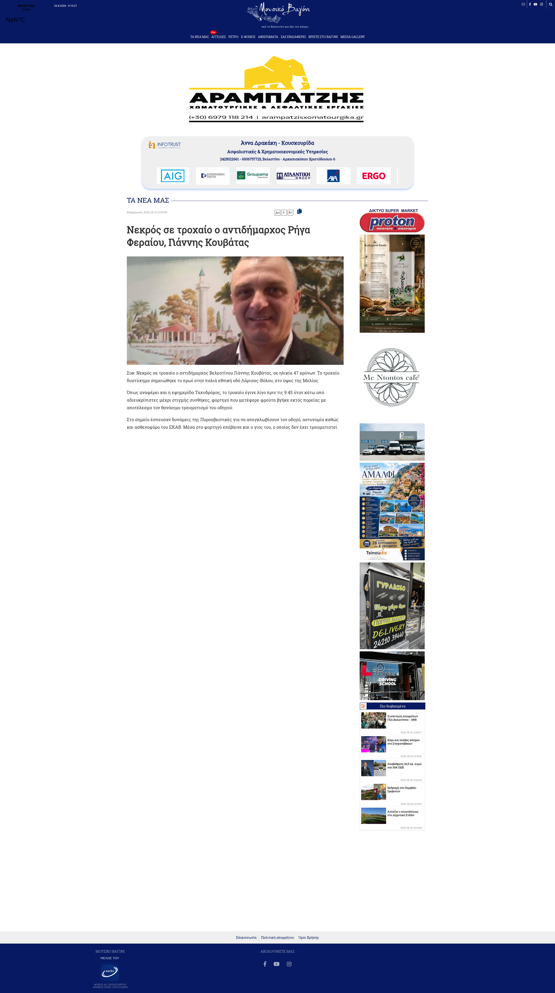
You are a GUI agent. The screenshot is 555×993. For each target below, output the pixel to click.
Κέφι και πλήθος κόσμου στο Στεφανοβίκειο (403, 741)
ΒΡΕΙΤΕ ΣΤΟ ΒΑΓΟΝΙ (323, 37)
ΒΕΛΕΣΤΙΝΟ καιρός (26, 16)
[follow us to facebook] (530, 4)
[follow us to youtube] (535, 4)
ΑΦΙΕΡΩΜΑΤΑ (268, 37)
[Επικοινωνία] (523, 4)
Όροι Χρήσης (309, 937)
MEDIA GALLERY (353, 37)
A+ (278, 212)
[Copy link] (299, 211)
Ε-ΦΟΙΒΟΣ (248, 37)
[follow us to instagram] (541, 4)
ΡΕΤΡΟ (233, 37)
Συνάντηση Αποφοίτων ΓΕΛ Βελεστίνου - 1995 (402, 717)
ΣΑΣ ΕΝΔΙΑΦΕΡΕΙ (293, 37)
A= (290, 212)
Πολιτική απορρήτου (277, 937)
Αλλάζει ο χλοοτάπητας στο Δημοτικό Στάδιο (402, 813)
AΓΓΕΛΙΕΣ (218, 36)
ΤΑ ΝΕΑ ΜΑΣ (199, 37)
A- (284, 212)
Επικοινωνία (246, 937)
